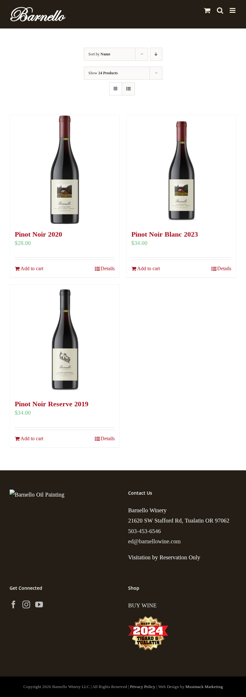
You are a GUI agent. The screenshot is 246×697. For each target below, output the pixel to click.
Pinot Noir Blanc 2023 (164, 234)
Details (108, 268)
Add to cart (31, 268)
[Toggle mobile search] (220, 10)
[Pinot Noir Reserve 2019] (64, 339)
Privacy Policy (142, 686)
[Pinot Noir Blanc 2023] (181, 169)
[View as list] (128, 89)
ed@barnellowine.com (154, 541)
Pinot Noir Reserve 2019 (51, 404)
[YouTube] (39, 604)
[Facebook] (13, 604)
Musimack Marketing (204, 686)
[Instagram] (26, 604)
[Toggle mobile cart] (207, 10)
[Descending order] (156, 54)
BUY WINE (142, 605)
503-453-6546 (144, 531)
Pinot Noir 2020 (38, 234)
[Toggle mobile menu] (233, 10)
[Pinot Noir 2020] (64, 169)
